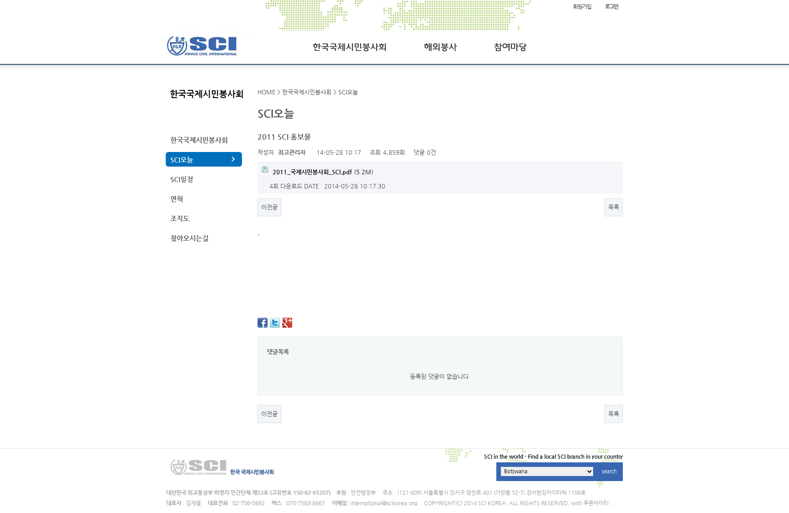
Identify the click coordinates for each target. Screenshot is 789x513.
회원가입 (582, 6)
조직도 (179, 218)
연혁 (176, 199)
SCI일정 (181, 179)
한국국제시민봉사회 (199, 140)
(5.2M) (323, 171)
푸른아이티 (596, 503)
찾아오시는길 (189, 238)
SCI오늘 (181, 159)
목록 (613, 207)
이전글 (269, 207)
